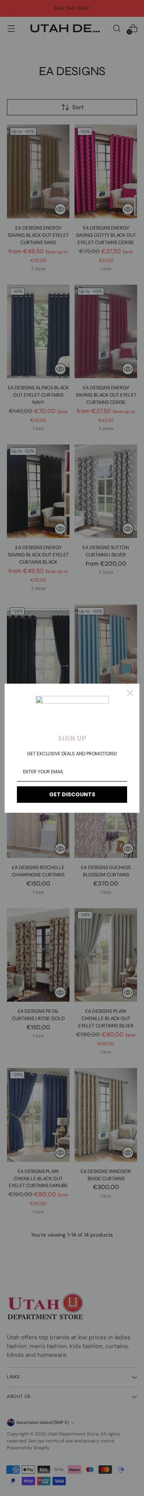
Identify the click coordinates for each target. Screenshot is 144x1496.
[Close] (130, 693)
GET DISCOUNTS (72, 794)
